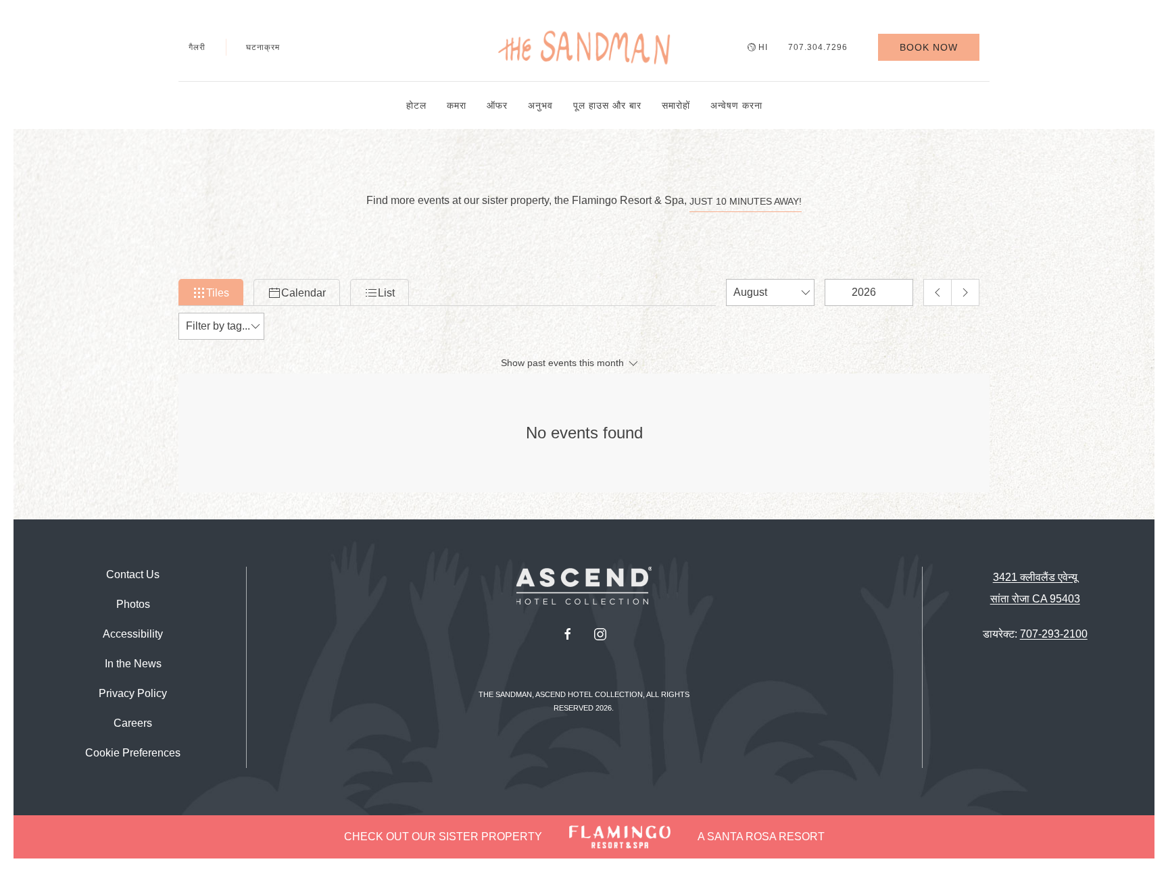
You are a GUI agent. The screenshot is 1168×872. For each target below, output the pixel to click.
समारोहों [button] (676, 105)
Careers (133, 723)
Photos (133, 604)
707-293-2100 (1054, 634)
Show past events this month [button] (564, 362)
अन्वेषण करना (736, 105)
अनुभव (540, 105)
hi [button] (763, 47)
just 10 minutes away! (745, 201)
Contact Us (133, 574)
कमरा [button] (456, 105)
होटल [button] (416, 105)
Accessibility (133, 634)
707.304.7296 (818, 47)
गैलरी (197, 47)
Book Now (929, 47)
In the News (133, 663)
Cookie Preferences (132, 753)
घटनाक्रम (263, 47)
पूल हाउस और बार (607, 105)
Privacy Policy (133, 693)
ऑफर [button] (497, 105)
